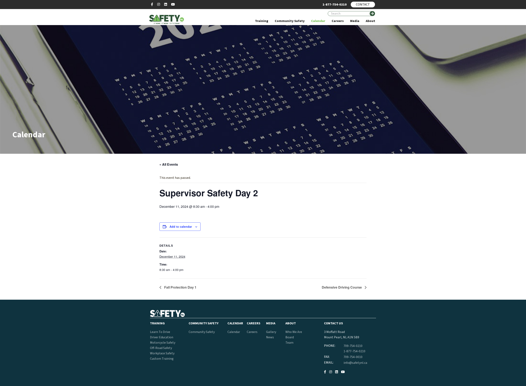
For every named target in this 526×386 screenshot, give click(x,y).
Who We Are (293, 332)
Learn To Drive (160, 332)
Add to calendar (181, 226)
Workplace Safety (162, 353)
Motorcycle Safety (162, 342)
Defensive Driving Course (342, 287)
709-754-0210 (353, 346)
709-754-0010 (353, 357)
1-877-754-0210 (354, 351)
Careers (252, 332)
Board (289, 337)
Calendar (233, 332)
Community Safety (202, 332)
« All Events (168, 164)
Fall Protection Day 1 (179, 287)
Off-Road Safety (161, 348)
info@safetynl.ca (355, 363)
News (270, 337)
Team (289, 342)
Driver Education (161, 337)
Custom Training (162, 358)
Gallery (271, 332)
